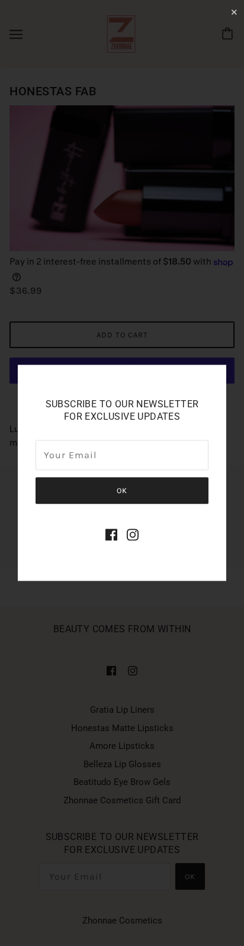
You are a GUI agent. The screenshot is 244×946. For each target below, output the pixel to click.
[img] (111, 534)
